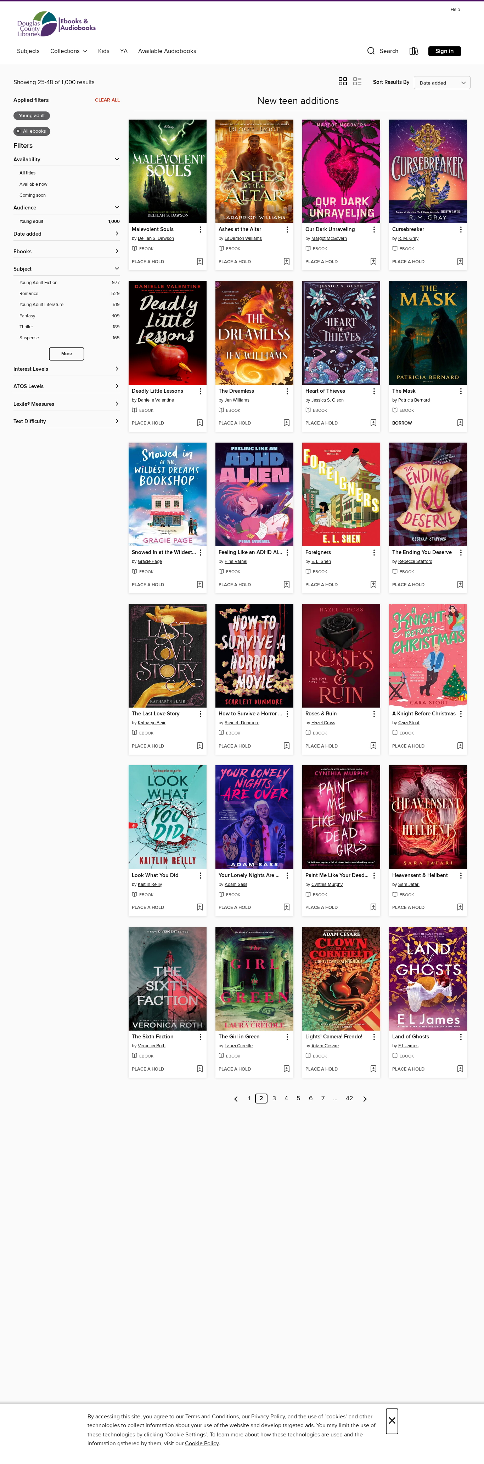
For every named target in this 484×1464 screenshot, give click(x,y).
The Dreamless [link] (236, 391)
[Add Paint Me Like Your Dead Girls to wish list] (373, 907)
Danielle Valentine (156, 400)
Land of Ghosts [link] (410, 1037)
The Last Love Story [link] (156, 714)
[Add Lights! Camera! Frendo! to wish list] (373, 1069)
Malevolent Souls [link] (153, 229)
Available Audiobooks (167, 51)
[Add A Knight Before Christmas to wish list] (460, 746)
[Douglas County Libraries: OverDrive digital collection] (57, 24)
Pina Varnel (236, 561)
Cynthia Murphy (327, 884)
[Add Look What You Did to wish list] (199, 907)
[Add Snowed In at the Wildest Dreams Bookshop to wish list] (199, 585)
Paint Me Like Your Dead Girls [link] (337, 875)
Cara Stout (409, 723)
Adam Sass (236, 884)
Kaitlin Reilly (150, 884)
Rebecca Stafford (415, 561)
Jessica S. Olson (327, 400)
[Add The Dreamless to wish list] (286, 423)
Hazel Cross (323, 723)
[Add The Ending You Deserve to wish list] (460, 585)
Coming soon (32, 195)
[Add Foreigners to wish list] (373, 585)
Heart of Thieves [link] (325, 391)
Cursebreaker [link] (408, 229)
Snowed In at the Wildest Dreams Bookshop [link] (164, 552)
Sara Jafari (409, 884)
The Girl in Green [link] (239, 1037)
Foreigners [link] (318, 552)
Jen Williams (237, 400)
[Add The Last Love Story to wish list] (199, 746)
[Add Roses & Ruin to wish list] (373, 746)
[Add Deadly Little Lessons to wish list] (199, 423)
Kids (103, 51)
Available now (33, 184)
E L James (408, 1046)
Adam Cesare (325, 1046)
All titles (27, 173)
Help (455, 9)
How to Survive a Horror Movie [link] (251, 714)
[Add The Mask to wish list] (460, 423)
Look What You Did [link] (155, 875)
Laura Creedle (239, 1046)
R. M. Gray (408, 238)
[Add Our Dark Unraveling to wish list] (373, 262)
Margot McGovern (329, 238)
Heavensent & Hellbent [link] (420, 875)
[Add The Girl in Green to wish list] (286, 1069)
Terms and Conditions (212, 1416)
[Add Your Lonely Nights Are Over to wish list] (286, 907)
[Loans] (414, 52)
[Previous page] (236, 1098)
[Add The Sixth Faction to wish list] (199, 1069)
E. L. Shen (321, 561)
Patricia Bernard (414, 400)
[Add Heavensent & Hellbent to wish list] (460, 907)
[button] (382, 52)
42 (349, 1098)
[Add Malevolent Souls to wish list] (199, 262)
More (66, 354)
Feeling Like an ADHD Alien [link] (251, 552)
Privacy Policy (268, 1416)
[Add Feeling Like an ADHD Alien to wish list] (286, 585)
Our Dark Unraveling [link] (330, 229)
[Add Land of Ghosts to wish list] (460, 1069)
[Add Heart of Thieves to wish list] (373, 423)
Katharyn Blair (151, 723)
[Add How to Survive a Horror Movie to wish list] (286, 746)
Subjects (28, 51)
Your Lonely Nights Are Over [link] (251, 875)
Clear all (107, 100)
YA (124, 51)
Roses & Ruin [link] (321, 714)
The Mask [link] (404, 391)
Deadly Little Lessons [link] (157, 391)
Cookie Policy (202, 1443)
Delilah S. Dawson (156, 238)
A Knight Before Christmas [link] (424, 714)
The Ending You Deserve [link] (422, 552)
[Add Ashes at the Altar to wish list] (286, 262)
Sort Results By (391, 82)
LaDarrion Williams (243, 238)
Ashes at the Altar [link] (240, 229)
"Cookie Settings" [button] (185, 1434)
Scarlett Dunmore (242, 723)
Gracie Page (150, 561)
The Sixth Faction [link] (153, 1037)
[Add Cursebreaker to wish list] (460, 262)
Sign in (444, 51)
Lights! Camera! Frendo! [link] (333, 1037)
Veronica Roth (151, 1046)
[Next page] (365, 1098)
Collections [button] (66, 51)
